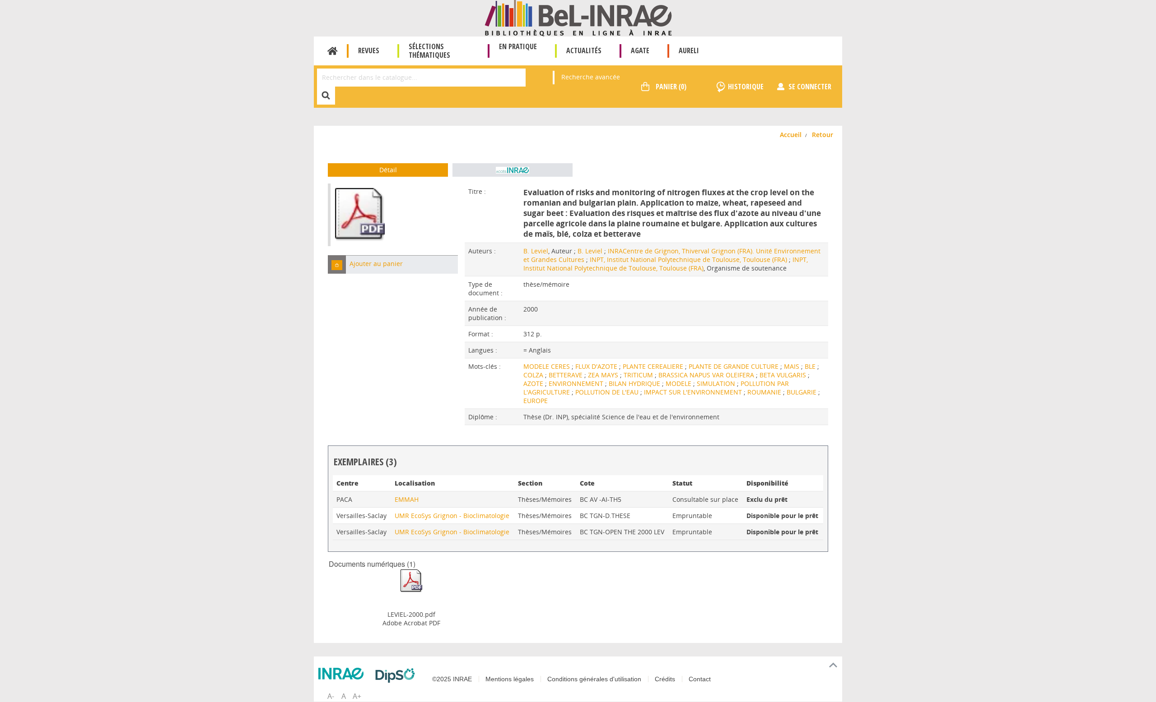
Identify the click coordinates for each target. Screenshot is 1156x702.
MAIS (792, 366)
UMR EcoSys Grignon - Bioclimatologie (452, 515)
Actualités (583, 50)
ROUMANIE (765, 392)
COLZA (534, 375)
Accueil (332, 50)
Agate (640, 50)
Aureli (689, 50)
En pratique (518, 46)
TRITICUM (639, 375)
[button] (337, 264)
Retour (822, 134)
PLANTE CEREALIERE (654, 366)
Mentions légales (509, 679)
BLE (811, 366)
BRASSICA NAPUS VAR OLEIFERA (707, 375)
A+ (357, 696)
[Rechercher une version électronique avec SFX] (512, 170)
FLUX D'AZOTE (597, 366)
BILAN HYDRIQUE (635, 383)
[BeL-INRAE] (578, 17)
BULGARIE (802, 392)
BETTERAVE (566, 375)
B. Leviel (535, 251)
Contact (700, 679)
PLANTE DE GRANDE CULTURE (734, 366)
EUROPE (535, 400)
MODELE (679, 383)
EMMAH (407, 499)
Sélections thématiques (429, 50)
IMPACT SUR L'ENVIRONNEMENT (694, 392)
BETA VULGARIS (784, 375)
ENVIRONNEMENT (577, 383)
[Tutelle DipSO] (397, 675)
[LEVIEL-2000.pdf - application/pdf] (411, 580)
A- (330, 696)
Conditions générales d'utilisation (594, 679)
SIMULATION (717, 383)
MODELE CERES (547, 366)
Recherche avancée (590, 77)
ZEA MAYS (604, 375)
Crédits (665, 679)
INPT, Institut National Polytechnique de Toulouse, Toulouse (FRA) (688, 259)
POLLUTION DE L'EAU (607, 392)
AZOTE (534, 383)
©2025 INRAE (452, 679)
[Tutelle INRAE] (343, 673)
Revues (368, 50)
